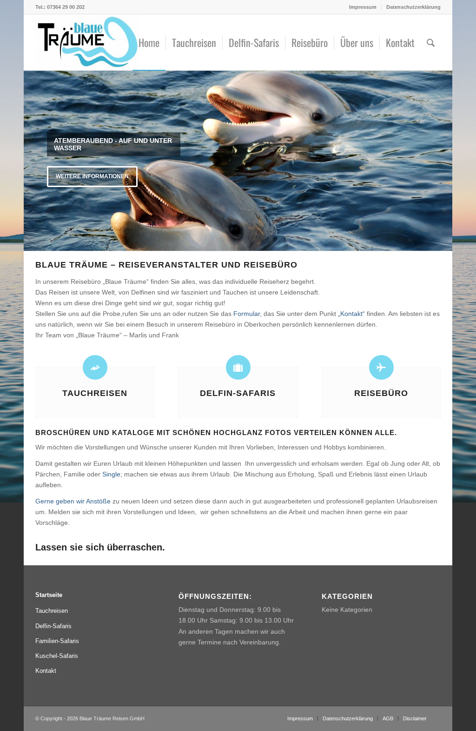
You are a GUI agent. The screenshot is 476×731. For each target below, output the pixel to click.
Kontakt (45, 670)
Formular (246, 313)
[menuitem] (363, 7)
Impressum (363, 7)
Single (111, 474)
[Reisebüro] (381, 367)
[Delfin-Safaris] (238, 367)
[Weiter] (444, 160)
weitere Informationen (92, 176)
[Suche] (431, 42)
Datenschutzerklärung (413, 7)
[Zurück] (32, 160)
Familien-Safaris (57, 640)
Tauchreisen (94, 393)
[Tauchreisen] (95, 367)
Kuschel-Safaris (56, 655)
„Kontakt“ (351, 313)
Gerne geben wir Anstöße (73, 501)
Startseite (48, 594)
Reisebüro (381, 393)
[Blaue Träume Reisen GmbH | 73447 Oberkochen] (87, 42)
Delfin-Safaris (238, 393)
